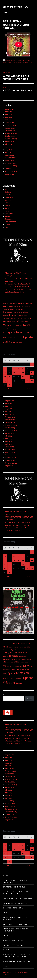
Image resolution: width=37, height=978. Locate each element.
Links (5, 913)
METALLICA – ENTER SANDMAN (15, 924)
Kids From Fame (23, 315)
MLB (4, 321)
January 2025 (10, 160)
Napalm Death (18, 325)
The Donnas (8, 338)
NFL (32, 325)
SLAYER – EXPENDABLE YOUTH (17, 287)
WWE (13, 342)
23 (5, 381)
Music (4, 62)
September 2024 (11, 171)
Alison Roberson (7, 303)
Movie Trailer (24, 321)
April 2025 (9, 152)
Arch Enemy (29, 303)
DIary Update (7, 312)
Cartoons (8, 192)
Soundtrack (9, 214)
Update (7, 224)
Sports (7, 216)
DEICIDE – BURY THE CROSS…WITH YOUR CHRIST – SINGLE (16, 893)
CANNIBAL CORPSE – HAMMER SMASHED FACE (15, 881)
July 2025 (8, 144)
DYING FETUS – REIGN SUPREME (15, 903)
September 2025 (11, 139)
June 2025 (8, 147)
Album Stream (12, 62)
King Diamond (6, 318)
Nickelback (6, 329)
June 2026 (8, 114)
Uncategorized (10, 222)
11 (14, 373)
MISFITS (6, 936)
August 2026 (9, 109)
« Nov (9, 389)
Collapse (12, 309)
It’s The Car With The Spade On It (17, 284)
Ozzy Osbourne (20, 329)
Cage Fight (27, 306)
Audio (5, 306)
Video (30, 62)
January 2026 (10, 128)
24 (10, 381)
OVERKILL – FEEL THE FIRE (13, 945)
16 (5, 377)
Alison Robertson (19, 303)
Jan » (28, 389)
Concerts (8, 195)
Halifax (25, 312)
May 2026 (8, 117)
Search (5, 695)
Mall (6, 203)
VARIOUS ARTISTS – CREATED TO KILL (17, 961)
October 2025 (10, 136)
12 (18, 373)
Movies (7, 205)
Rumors (27, 329)
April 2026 (9, 120)
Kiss (12, 318)
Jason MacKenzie (11, 60)
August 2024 (9, 174)
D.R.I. (25, 309)
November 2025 (11, 133)
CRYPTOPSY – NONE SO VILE (14, 887)
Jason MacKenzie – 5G (15, 6)
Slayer (5, 333)
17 (9, 377)
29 (32, 381)
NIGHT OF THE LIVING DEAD (13, 940)
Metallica (23, 318)
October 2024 (10, 169)
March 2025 (9, 155)
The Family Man (18, 338)
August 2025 (9, 141)
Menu (6, 12)
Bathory (11, 306)
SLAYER (6, 950)
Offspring (13, 329)
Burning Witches (18, 306)
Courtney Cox (19, 309)
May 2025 (8, 150)
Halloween (5, 315)
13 (23, 373)
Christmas (6, 309)
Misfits (29, 318)
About (5, 966)
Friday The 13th (17, 312)
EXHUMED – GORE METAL (13, 908)
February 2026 (10, 125)
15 (32, 373)
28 (27, 381)
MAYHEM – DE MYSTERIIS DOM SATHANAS (15, 918)
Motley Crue (10, 321)
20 (23, 377)
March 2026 (9, 122)
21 (27, 377)
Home (5, 875)
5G (6, 189)
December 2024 (11, 163)
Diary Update (10, 197)
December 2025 (11, 131)
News (7, 211)
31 (9, 385)
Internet (8, 200)
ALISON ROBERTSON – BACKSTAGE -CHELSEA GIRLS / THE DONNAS (17, 956)
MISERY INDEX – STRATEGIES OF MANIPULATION (15, 930)
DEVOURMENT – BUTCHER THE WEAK (17, 898)
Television (9, 219)
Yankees (19, 342)
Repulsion (25, 62)
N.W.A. (12, 325)
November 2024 (11, 166)
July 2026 (8, 112)
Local (15, 318)
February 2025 (10, 158)
